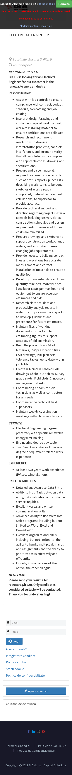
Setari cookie (15, 669)
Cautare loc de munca (21, 704)
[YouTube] (43, 731)
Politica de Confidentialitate (36, 750)
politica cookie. (47, 3)
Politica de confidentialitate (25, 675)
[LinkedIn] (33, 731)
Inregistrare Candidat (20, 656)
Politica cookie (16, 662)
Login (16, 641)
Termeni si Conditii (18, 746)
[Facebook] (28, 731)
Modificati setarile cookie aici (36, 26)
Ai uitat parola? (16, 649)
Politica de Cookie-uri (52, 746)
